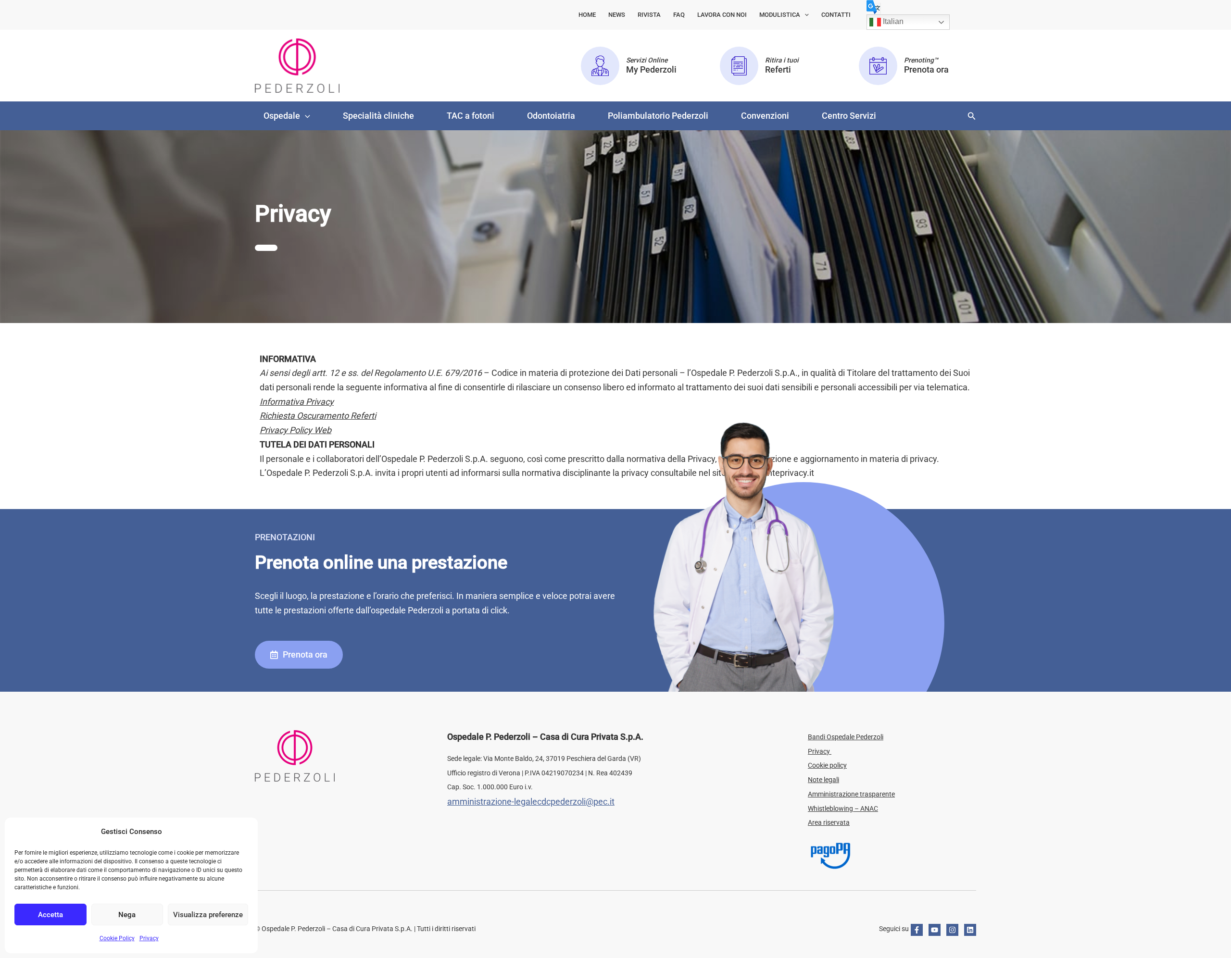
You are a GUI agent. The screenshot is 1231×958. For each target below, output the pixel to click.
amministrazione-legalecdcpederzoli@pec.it (531, 801)
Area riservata (829, 822)
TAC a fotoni (470, 116)
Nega (127, 914)
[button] (804, 15)
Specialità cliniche (378, 116)
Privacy (149, 938)
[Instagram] (952, 930)
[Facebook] (917, 930)
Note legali (823, 780)
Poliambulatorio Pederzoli (658, 116)
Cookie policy (827, 765)
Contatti (836, 14)
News (616, 14)
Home (587, 14)
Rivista (649, 14)
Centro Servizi (849, 116)
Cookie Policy (117, 938)
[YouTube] (935, 930)
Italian (892, 21)
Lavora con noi (722, 14)
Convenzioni (765, 116)
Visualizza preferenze (208, 914)
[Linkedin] (970, 930)
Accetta (50, 914)
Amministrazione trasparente (851, 794)
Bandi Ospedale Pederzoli (845, 737)
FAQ (679, 14)
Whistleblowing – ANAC (843, 808)
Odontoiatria (551, 116)
